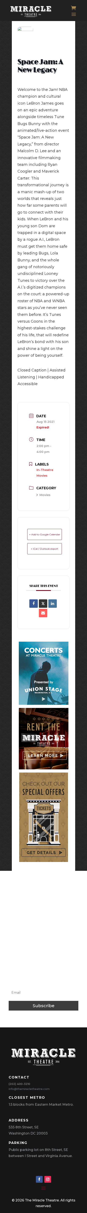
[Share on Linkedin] (52, 603)
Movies (44, 495)
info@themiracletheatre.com (29, 1089)
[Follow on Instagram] (47, 1179)
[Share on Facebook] (33, 603)
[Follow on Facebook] (39, 1179)
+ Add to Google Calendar (44, 534)
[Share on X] (43, 603)
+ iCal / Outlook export (44, 548)
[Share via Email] (43, 613)
